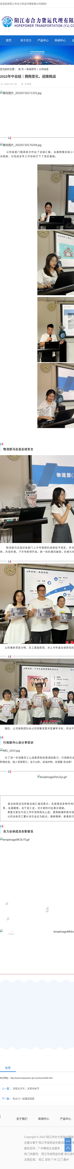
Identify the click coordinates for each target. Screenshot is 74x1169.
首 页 (21, 69)
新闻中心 (60, 40)
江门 (60, 1159)
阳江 (42, 1159)
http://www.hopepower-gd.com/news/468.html (31, 1078)
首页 (8, 40)
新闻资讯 (31, 69)
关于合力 (25, 40)
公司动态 (44, 69)
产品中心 (43, 40)
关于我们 (21, 1118)
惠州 (66, 1159)
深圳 (48, 1159)
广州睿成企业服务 (49, 1148)
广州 (54, 1159)
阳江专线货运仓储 (50, 1142)
